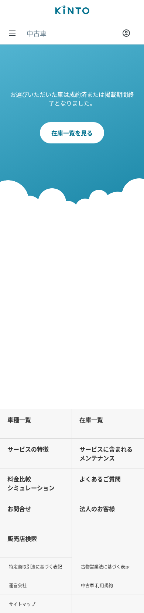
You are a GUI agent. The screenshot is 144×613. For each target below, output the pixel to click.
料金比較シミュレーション (31, 483)
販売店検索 (22, 538)
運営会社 (18, 585)
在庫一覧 (91, 419)
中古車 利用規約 (97, 585)
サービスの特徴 (28, 449)
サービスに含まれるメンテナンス (106, 453)
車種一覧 (19, 419)
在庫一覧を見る (72, 132)
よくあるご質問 (100, 478)
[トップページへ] (72, 11)
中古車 (37, 33)
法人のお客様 (97, 508)
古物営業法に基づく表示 (105, 566)
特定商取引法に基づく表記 (35, 566)
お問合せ (19, 508)
